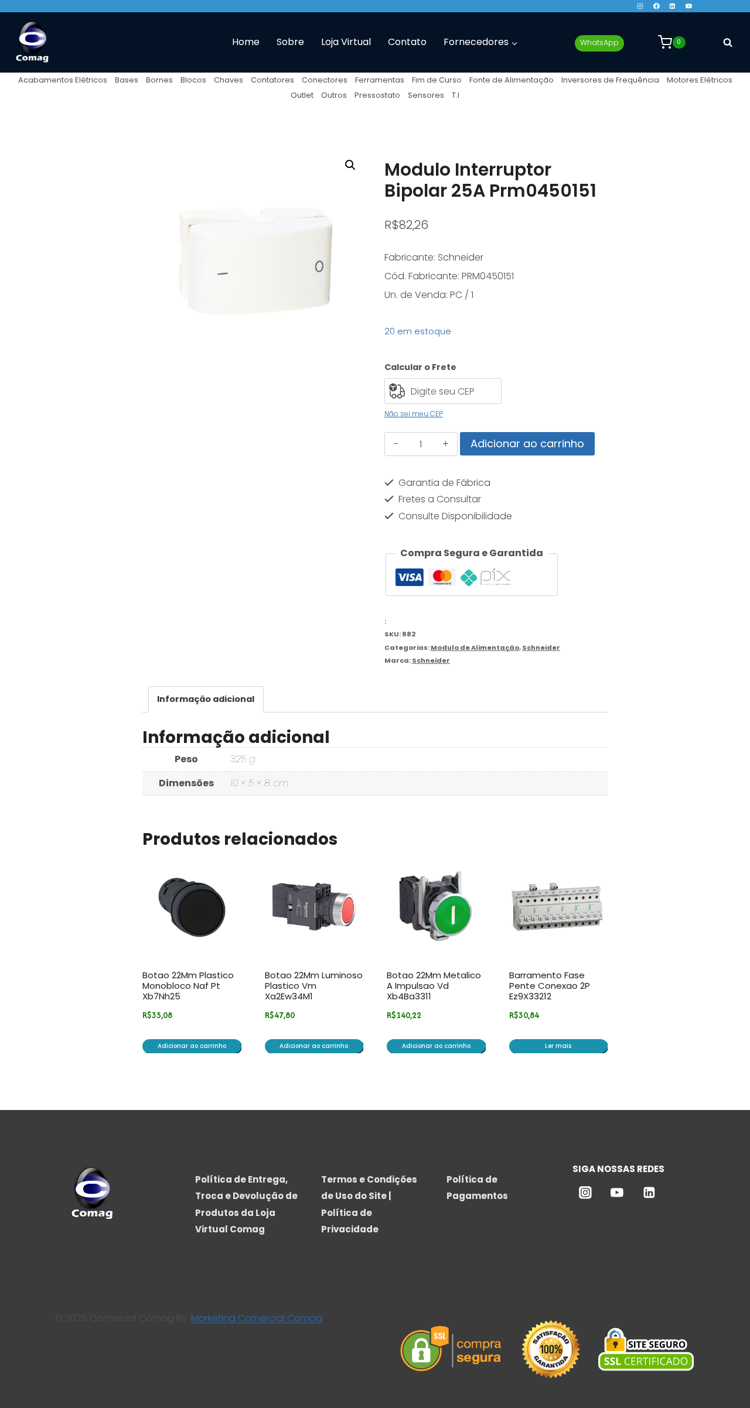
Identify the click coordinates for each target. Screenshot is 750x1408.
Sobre (290, 42)
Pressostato (377, 95)
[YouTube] (689, 6)
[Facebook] (656, 6)
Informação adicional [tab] (205, 699)
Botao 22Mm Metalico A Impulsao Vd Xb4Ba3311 (434, 985)
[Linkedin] (672, 6)
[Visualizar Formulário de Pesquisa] (728, 42)
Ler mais (558, 1046)
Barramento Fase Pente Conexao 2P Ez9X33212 (549, 985)
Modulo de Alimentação (475, 647)
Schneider (541, 647)
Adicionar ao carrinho (527, 443)
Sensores (426, 95)
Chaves (228, 79)
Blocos (193, 79)
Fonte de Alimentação (511, 79)
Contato (407, 42)
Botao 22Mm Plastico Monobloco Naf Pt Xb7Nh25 (188, 985)
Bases (126, 79)
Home (246, 42)
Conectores (324, 79)
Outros (334, 95)
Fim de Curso (437, 79)
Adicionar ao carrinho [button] (192, 1046)
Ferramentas (379, 79)
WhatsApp (599, 42)
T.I (455, 95)
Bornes (159, 79)
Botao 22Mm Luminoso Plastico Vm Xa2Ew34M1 (314, 985)
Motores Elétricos (699, 79)
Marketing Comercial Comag (256, 1318)
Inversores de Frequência (610, 79)
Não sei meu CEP (413, 414)
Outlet (302, 95)
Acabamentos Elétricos (62, 79)
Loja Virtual (346, 42)
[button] (350, 165)
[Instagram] (640, 6)
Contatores (272, 79)
